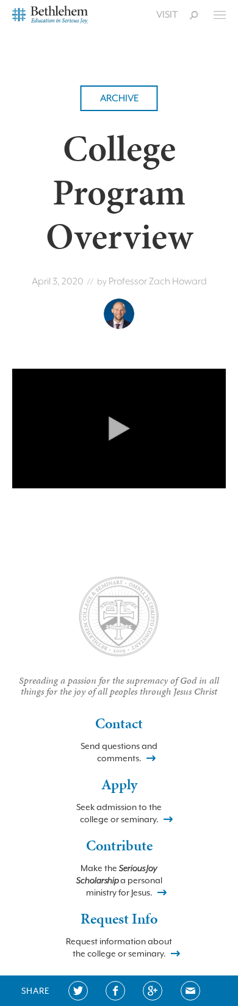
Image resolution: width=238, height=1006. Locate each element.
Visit (167, 14)
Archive (119, 98)
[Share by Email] (190, 991)
